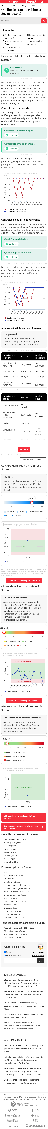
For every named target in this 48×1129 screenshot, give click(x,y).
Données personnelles (11, 1097)
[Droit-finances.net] (35, 1115)
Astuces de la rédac (13, 956)
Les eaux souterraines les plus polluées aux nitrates (21, 827)
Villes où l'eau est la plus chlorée (22, 701)
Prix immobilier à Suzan (14, 917)
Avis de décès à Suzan (13, 875)
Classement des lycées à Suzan (17, 888)
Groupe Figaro (21, 1099)
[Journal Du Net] (35, 1110)
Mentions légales (9, 1099)
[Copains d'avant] (12, 1120)
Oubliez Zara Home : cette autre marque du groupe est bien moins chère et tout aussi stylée (23, 1049)
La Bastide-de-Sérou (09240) (16, 839)
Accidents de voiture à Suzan (16, 891)
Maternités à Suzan (12, 914)
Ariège (25, 6)
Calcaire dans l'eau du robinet (13, 49)
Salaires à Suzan (11, 898)
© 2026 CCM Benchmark (37, 1099)
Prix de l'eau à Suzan (32, 460)
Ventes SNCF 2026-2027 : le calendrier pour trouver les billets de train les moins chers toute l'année (24, 994)
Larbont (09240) (10, 855)
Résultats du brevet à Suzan (16, 934)
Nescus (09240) (10, 849)
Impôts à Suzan (10, 904)
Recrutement (39, 1095)
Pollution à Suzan (11, 878)
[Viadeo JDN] (35, 1120)
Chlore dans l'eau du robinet (36, 36)
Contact (22, 1095)
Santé (8, 952)
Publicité (30, 1095)
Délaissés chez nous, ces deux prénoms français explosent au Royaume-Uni (21, 1081)
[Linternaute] (12, 1115)
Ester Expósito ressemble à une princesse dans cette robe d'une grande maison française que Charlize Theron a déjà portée (23, 1071)
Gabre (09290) (10, 852)
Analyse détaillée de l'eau (13, 42)
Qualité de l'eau (13, 6)
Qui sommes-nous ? (11, 1095)
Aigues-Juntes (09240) (13, 842)
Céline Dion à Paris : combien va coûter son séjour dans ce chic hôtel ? (23, 1015)
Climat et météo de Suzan (15, 895)
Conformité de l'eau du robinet (13, 36)
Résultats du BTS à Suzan (15, 937)
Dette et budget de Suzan (15, 901)
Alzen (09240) (9, 859)
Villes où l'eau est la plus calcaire (22, 580)
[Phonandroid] (35, 1126)
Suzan (6, 872)
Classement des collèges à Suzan (18, 885)
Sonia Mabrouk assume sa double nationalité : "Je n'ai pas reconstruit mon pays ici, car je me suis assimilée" (22, 1026)
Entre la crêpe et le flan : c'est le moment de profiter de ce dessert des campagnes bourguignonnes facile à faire (23, 1060)
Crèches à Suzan (11, 908)
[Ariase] (12, 1126)
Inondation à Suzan (12, 882)
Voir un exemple (38, 952)
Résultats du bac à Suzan (14, 931)
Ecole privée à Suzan (13, 911)
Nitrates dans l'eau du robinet (35, 42)
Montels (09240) (10, 846)
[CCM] (12, 1110)
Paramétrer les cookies (28, 1097)
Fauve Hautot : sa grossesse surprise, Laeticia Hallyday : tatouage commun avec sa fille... (24, 1006)
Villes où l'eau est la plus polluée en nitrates (19, 817)
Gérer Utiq (42, 1097)
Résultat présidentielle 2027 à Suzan (19, 928)
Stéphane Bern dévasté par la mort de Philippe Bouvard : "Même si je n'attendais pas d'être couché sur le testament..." (22, 983)
